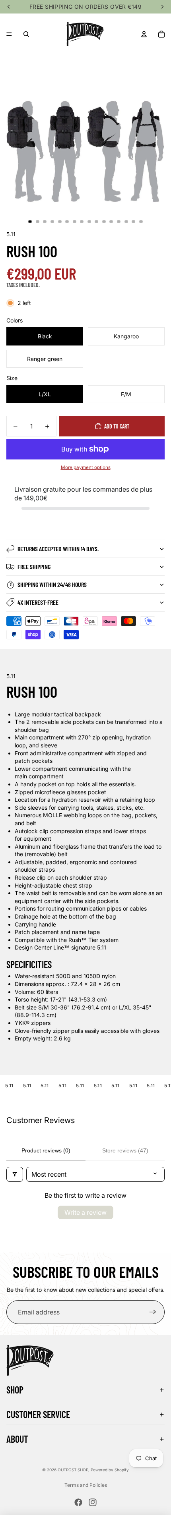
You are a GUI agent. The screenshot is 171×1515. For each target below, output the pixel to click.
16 (140, 221)
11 (103, 221)
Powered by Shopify (110, 1469)
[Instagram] (92, 1502)
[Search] (26, 34)
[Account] (144, 34)
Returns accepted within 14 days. (58, 548)
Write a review (85, 1212)
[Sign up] (152, 1312)
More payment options (86, 467)
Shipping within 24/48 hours (52, 584)
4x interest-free (37, 602)
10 (96, 221)
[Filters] (14, 1174)
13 (118, 221)
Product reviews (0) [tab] (45, 1150)
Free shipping (34, 566)
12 (111, 221)
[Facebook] (78, 1502)
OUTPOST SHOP (73, 1469)
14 (126, 221)
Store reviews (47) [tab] (125, 1150)
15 (133, 221)
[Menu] (9, 34)
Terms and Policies (85, 1485)
